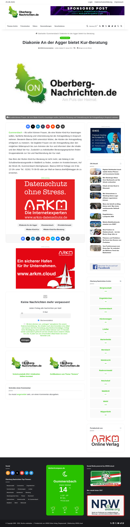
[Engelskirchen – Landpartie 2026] (95, 216)
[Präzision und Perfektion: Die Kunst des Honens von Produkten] (95, 240)
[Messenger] (58, 239)
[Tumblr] (43, 127)
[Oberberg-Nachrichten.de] (23, 12)
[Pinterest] (48, 127)
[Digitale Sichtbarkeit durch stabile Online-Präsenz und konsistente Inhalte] (95, 171)
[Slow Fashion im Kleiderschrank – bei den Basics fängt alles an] (95, 232)
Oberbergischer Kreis (12, 496)
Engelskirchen (31, 485)
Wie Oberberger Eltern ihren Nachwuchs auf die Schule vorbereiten (111, 180)
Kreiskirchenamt (64, 225)
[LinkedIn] (38, 127)
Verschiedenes (59, 26)
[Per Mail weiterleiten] (58, 127)
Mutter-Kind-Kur (33, 229)
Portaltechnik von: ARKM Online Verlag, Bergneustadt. (50, 523)
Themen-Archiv (12, 26)
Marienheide (10, 492)
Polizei (23, 496)
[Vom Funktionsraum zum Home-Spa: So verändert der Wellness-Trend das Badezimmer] (95, 248)
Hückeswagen (22, 489)
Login (90, 2)
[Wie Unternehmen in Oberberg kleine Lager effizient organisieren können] (95, 195)
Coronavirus (20, 485)
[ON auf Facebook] (105, 270)
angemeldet (22, 394)
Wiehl (16, 503)
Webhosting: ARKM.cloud (75, 523)
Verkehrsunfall (21, 499)
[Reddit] (53, 127)
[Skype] (53, 239)
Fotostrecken (25, 26)
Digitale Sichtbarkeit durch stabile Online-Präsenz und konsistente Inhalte (112, 172)
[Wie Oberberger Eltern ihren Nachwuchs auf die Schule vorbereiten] (95, 180)
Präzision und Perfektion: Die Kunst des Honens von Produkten (112, 240)
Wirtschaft (23, 503)
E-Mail (45, 312)
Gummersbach (53, 34)
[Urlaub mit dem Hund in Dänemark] (95, 188)
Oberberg (28, 492)
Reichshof (31, 496)
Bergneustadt (10, 485)
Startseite (41, 34)
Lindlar (30, 489)
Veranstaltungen (46, 26)
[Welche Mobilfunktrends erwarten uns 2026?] (95, 224)
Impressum (118, 2)
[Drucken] (63, 127)
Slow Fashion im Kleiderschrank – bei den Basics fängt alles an (111, 232)
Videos (35, 26)
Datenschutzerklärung (103, 2)
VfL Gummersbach (33, 499)
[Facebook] (28, 127)
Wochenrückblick (46, 320)
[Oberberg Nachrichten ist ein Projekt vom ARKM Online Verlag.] (105, 448)
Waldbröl (9, 503)
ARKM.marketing (45, 178)
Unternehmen (10, 499)
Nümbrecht (20, 492)
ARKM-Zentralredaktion (47, 48)
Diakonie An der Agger (28, 225)
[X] (33, 127)
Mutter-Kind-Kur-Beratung (54, 229)
